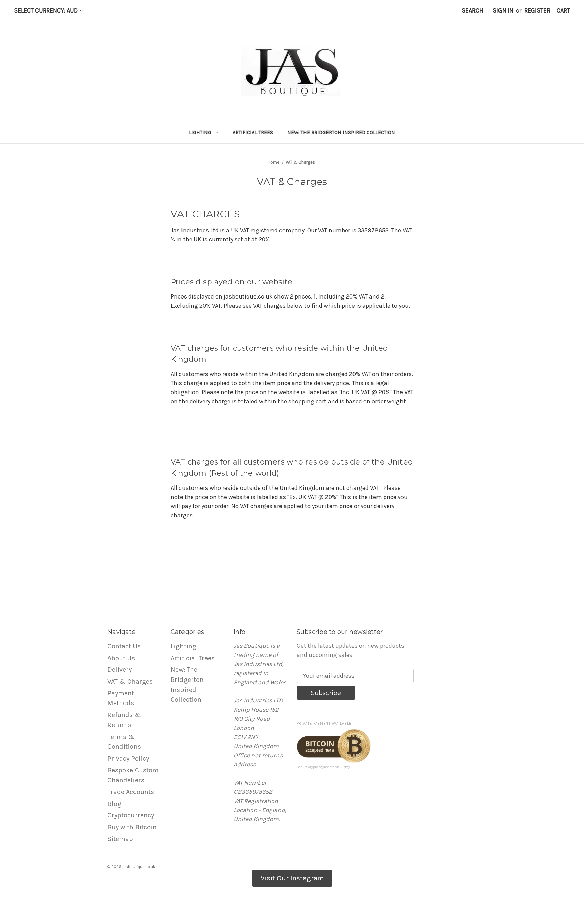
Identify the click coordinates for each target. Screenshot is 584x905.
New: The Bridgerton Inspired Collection (341, 132)
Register (537, 10)
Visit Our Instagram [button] (292, 878)
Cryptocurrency (130, 815)
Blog (114, 804)
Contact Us (124, 646)
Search (472, 10)
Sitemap (120, 839)
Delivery (119, 669)
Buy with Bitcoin (132, 827)
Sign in (503, 10)
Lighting (200, 132)
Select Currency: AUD (46, 10)
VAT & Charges (130, 681)
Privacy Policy (128, 758)
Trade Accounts (130, 792)
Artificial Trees (253, 132)
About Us (121, 658)
